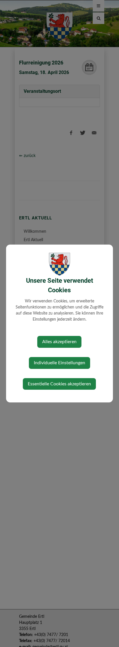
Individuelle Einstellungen (59, 363)
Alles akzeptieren (59, 341)
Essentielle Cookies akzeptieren (59, 384)
